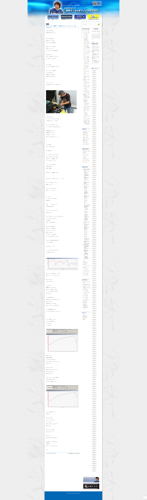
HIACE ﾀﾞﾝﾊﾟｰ (85, 286)
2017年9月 (94, 267)
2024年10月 (94, 108)
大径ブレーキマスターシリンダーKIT (87, 77)
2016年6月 (94, 295)
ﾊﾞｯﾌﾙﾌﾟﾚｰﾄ (86, 50)
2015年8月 (94, 313)
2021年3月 (94, 188)
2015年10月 (94, 310)
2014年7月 (94, 338)
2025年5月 (94, 95)
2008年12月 (94, 461)
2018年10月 (94, 242)
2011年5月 (94, 407)
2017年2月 (94, 280)
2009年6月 (94, 450)
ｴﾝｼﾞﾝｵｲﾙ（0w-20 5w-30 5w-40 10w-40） (86, 244)
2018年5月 (94, 252)
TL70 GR (86, 209)
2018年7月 (94, 248)
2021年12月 (94, 171)
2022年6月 (94, 160)
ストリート (85, 135)
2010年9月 (94, 422)
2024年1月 (94, 125)
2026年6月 (94, 72)
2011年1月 (94, 414)
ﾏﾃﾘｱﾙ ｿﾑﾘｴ (85, 144)
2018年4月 (94, 254)
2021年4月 (94, 186)
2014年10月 (94, 332)
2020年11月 (94, 196)
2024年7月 (94, 113)
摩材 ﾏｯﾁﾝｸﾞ (85, 139)
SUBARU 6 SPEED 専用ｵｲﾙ (86, 175)
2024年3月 (94, 121)
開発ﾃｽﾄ (84, 140)
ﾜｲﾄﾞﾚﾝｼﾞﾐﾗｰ (86, 118)
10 (92, 35)
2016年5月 (94, 297)
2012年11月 (94, 373)
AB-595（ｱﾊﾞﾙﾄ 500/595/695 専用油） (86, 250)
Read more (77, 453)
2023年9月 (94, 132)
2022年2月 (94, 168)
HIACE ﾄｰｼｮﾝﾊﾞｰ (86, 287)
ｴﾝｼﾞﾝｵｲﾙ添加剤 (87, 47)
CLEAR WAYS (85, 284)
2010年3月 (94, 433)
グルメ (84, 294)
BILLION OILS (85, 169)
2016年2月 (94, 302)
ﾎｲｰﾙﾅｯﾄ (85, 114)
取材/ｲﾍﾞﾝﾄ (85, 137)
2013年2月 (94, 368)
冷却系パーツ (85, 79)
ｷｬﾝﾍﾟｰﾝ (84, 142)
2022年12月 (94, 149)
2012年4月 (94, 386)
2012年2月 (94, 390)
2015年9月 (94, 312)
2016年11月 (94, 285)
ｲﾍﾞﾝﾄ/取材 (86, 123)
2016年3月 (94, 300)
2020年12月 (94, 194)
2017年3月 (94, 278)
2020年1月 (94, 214)
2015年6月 (94, 317)
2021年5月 (94, 184)
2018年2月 (94, 257)
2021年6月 (94, 183)
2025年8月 (94, 91)
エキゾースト (85, 32)
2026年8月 (94, 70)
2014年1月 (94, 349)
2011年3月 (94, 411)
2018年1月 (94, 259)
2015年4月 (94, 321)
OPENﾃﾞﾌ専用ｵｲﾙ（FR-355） (86, 225)
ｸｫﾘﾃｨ (84, 157)
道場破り (84, 307)
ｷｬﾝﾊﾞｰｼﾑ (85, 56)
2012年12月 (94, 371)
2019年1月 (94, 237)
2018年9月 (94, 244)
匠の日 (84, 300)
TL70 (85, 208)
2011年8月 (94, 401)
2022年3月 (94, 166)
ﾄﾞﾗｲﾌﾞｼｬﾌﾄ (86, 103)
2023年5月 (94, 140)
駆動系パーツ (85, 94)
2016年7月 (94, 293)
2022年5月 (94, 162)
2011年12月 (94, 394)
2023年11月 (94, 128)
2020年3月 (94, 211)
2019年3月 (94, 233)
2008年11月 (94, 463)
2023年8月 (94, 134)
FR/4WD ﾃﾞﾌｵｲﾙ (87, 222)
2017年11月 (94, 263)
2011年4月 (94, 409)
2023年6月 (94, 138)
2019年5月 (94, 229)
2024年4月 (94, 119)
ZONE (84, 319)
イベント (84, 290)
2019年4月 (94, 231)
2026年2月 (94, 80)
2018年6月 (94, 250)
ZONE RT (84, 132)
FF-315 (86, 188)
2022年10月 (94, 153)
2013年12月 (94, 351)
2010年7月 (94, 426)
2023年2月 (94, 145)
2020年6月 (94, 205)
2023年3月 (94, 143)
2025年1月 (94, 102)
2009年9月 (94, 444)
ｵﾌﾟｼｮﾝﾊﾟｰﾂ (85, 154)
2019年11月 (94, 218)
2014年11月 (94, 330)
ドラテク (84, 295)
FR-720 (86, 229)
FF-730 (86, 198)
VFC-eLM (84, 262)
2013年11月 (94, 353)
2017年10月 (94, 265)
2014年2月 (94, 347)
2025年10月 (94, 87)
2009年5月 (94, 452)
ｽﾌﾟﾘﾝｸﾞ (85, 58)
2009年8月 (94, 446)
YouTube (84, 289)
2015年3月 (94, 323)
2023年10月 (94, 130)
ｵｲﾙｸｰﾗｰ (85, 90)
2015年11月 (94, 308)
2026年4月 (94, 76)
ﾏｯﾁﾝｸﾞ (84, 162)
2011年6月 (94, 405)
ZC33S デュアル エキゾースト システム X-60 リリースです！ (95, 47)
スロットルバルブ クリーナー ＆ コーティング (86, 43)
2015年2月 (94, 325)
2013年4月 (94, 364)
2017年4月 (94, 276)
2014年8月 (94, 336)
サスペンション (85, 51)
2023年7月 (94, 136)
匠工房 (84, 302)
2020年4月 (94, 209)
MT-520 (85, 214)
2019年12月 (94, 216)
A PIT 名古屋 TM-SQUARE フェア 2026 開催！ (95, 51)
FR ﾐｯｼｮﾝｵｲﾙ (86, 204)
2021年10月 (94, 175)
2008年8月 (94, 469)
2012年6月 (94, 383)
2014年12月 (94, 328)
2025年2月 (94, 100)
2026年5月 (94, 74)
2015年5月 (94, 319)
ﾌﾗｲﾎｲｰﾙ (85, 104)
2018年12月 (94, 239)
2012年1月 (94, 392)
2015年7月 (94, 315)
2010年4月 (94, 431)
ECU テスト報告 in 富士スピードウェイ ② (61, 26)
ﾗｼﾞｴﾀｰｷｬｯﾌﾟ (85, 271)
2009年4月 (94, 454)
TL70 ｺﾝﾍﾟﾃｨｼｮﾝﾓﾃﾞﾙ (86, 212)
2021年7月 (94, 181)
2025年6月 (94, 93)
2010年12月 (94, 416)
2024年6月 (94, 115)
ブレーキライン (86, 73)
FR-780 (86, 236)
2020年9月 (94, 199)
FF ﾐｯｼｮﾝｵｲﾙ (86, 184)
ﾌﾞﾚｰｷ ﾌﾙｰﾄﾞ (85, 270)
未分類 (84, 304)
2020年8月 (94, 201)
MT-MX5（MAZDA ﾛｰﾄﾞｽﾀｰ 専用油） (86, 219)
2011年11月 (94, 396)
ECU (50, 453)
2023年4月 (94, 141)
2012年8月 (94, 379)
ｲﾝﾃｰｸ (85, 45)
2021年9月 (94, 177)
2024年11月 (94, 106)
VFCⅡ (84, 264)
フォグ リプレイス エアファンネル (87, 83)
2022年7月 (94, 158)
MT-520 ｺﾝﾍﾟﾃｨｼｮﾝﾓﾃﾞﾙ (86, 216)
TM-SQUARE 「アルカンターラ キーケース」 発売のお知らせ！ (96, 62)
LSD (85, 95)
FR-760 (86, 234)
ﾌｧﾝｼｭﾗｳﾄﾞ (86, 91)
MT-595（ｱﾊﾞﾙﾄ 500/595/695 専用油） (86, 192)
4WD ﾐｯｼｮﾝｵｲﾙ (86, 170)
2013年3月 (94, 366)
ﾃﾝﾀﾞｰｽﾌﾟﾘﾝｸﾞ (85, 160)
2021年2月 (94, 190)
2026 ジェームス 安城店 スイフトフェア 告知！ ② (95, 57)
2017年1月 (94, 282)
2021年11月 (94, 173)
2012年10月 (94, 375)
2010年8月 (94, 424)
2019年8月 (94, 224)
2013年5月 (94, 362)
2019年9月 (94, 222)
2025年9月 (94, 89)
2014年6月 (94, 340)
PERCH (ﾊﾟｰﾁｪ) (85, 151)
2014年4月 (94, 343)
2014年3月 (94, 345)
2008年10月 (94, 465)
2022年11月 (94, 151)
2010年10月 (94, 420)
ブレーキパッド (86, 69)
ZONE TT (84, 134)
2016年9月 (94, 289)
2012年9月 (94, 377)
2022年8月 (94, 156)
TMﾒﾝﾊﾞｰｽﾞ (86, 121)
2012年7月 (94, 381)
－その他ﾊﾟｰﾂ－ (86, 106)
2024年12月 (94, 104)
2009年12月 (94, 439)
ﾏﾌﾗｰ (85, 35)
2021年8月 (94, 179)
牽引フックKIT (86, 110)
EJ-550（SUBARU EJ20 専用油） (86, 253)
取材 (84, 152)
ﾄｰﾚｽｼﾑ (85, 62)
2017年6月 (94, 272)
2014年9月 (94, 334)
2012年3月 (94, 388)
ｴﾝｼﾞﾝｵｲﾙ (85, 46)
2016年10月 (94, 287)
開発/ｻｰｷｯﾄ (86, 122)
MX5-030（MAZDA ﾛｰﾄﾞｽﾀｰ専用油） (86, 257)
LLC (84, 80)
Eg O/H (85, 39)
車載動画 (84, 305)
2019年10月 (94, 220)
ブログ (84, 297)
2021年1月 (94, 192)
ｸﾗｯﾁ (85, 102)
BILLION (84, 314)
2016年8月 (94, 291)
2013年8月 (94, 358)
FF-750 (86, 200)
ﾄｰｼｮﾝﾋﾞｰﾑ (86, 61)
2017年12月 (94, 261)
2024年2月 (94, 123)
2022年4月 (94, 164)
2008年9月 (94, 467)
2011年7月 (94, 403)
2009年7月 (94, 448)
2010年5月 (94, 429)
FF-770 (86, 202)
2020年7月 (94, 203)
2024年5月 (94, 117)
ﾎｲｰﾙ (85, 113)
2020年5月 (94, 207)
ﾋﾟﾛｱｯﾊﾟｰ (85, 63)
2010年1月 (94, 437)
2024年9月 (94, 110)
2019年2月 (94, 235)
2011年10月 (94, 398)
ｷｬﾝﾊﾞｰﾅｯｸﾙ (86, 57)
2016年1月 (94, 304)
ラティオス (85, 299)
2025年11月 (94, 85)
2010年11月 (94, 418)
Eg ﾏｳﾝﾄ (85, 40)
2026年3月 (94, 78)
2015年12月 (94, 306)
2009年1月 (94, 459)
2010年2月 (94, 435)
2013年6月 (94, 360)
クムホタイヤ (85, 292)
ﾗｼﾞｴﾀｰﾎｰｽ (86, 92)
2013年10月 (94, 355)
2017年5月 (94, 274)
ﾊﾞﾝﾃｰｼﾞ (84, 268)
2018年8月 (94, 246)
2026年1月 (94, 82)
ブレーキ (84, 65)
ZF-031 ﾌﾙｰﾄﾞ (85, 131)
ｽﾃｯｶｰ (85, 112)
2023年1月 (94, 147)
